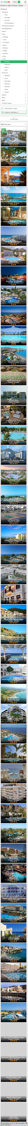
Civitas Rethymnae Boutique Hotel (13, 600)
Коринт (7, 92)
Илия (6, 89)
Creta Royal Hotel (13, 480)
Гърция (10, 143)
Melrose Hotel (14, 719)
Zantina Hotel (13, 401)
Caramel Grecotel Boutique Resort (13, 142)
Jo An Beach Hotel (13, 779)
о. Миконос (5, 48)
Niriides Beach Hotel (13, 1097)
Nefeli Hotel (14, 878)
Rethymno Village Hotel (13, 321)
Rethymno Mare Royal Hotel (14, 500)
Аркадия (7, 75)
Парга (3, 100)
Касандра (7, 17)
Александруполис (7, 28)
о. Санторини (5, 42)
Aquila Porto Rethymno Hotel (13, 460)
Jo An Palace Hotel (13, 799)
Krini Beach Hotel (13, 341)
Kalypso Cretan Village (14, 819)
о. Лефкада (5, 37)
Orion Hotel (14, 1117)
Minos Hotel (13, 858)
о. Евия (4, 56)
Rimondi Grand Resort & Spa (13, 639)
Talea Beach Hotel (13, 361)
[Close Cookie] (26, 1123)
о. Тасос (4, 39)
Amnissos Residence (13, 281)
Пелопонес (5, 72)
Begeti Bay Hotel (14, 699)
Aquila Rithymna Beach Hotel (13, 440)
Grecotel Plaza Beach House (13, 221)
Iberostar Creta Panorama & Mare (13, 1057)
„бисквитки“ (12, 1123)
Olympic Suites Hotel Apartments (13, 898)
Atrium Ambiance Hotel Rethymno (14, 679)
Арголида (7, 81)
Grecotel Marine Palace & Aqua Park (14, 201)
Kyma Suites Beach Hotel (14, 540)
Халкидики (5, 12)
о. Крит (4, 59)
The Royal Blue (13, 659)
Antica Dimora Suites (13, 420)
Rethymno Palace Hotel (13, 580)
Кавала (4, 31)
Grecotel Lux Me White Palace (13, 182)
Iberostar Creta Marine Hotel (14, 1038)
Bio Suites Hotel (13, 978)
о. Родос (4, 45)
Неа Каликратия (9, 23)
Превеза (4, 95)
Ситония (7, 20)
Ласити (7, 67)
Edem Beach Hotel (13, 381)
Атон (6, 14)
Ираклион (7, 64)
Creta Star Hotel (13, 739)
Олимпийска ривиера (8, 25)
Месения (7, 83)
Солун (3, 34)
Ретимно (7, 61)
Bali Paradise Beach (13, 958)
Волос (3, 97)
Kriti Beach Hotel (14, 520)
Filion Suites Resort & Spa (13, 619)
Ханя (6, 70)
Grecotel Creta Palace (13, 162)
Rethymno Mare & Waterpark (13, 560)
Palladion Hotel (13, 301)
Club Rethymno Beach (14, 241)
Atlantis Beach (13, 938)
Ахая (6, 78)
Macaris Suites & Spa (13, 1077)
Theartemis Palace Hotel (13, 918)
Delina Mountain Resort (13, 998)
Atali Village (13, 261)
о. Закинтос (5, 53)
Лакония (7, 86)
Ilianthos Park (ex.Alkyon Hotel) (13, 1018)
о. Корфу (4, 50)
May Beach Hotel (14, 838)
